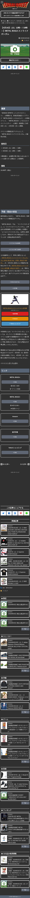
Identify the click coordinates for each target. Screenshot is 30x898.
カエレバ (17, 310)
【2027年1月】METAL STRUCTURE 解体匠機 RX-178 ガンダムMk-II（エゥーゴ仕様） (18, 818)
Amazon (15, 318)
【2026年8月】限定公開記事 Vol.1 (18, 604)
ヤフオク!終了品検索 (15, 249)
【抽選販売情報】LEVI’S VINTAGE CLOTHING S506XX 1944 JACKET (18, 686)
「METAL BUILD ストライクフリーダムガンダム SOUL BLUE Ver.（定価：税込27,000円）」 (14, 260)
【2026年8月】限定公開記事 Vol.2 (18, 613)
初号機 (15, 288)
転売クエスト (18, 896)
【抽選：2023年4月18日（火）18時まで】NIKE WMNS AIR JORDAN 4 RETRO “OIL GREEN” (18, 563)
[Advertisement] (15, 89)
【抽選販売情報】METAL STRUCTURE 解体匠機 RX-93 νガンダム (18, 829)
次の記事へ (23, 464)
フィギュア (26, 40)
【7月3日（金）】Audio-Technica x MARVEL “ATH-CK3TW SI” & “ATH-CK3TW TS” (18, 786)
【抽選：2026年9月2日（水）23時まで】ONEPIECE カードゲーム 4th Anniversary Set (18, 862)
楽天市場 (15, 313)
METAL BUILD (9, 587)
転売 (4, 587)
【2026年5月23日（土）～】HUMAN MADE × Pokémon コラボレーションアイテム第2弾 (18, 697)
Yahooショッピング (15, 323)
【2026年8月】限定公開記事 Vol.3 (18, 623)
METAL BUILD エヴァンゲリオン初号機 (15, 308)
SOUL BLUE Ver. (15, 282)
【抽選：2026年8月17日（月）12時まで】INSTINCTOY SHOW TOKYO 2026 (18, 840)
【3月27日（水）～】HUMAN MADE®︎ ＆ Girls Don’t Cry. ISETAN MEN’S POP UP (18, 543)
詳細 (15, 382)
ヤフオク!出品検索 (15, 243)
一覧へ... (26, 629)
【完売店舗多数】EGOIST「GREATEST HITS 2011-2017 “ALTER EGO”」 (17, 797)
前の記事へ (6, 464)
